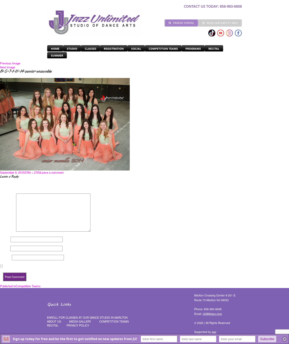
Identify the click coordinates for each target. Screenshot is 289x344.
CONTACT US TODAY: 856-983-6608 (213, 6)
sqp (214, 332)
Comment (7, 230)
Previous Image (10, 63)
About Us (54, 321)
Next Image (7, 67)
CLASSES (90, 48)
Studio (72, 48)
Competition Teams (163, 48)
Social (136, 48)
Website (5, 257)
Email (5, 248)
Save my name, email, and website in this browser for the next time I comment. (57, 266)
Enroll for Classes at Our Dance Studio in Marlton (87, 317)
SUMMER (57, 55)
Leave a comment (52, 172)
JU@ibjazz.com (212, 314)
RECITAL (213, 48)
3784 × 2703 (32, 172)
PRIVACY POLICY (78, 325)
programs (193, 48)
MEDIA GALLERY (80, 321)
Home (55, 48)
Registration (114, 48)
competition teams (114, 321)
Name (5, 239)
